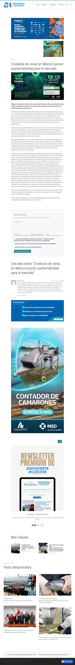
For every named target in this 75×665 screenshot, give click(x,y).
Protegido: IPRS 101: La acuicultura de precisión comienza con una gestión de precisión (27, 552)
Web (47, 239)
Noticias (13, 64)
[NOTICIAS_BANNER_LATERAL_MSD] (37, 385)
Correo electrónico (37, 239)
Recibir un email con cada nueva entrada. (28, 252)
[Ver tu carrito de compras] (71, 4)
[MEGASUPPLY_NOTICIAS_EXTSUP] (44, 31)
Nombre (16, 239)
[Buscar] (60, 446)
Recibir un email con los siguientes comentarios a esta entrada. (35, 248)
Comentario (18, 227)
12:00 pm (62, 285)
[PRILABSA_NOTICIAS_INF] (46, 316)
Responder (22, 300)
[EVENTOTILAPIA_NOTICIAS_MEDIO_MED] (37, 91)
